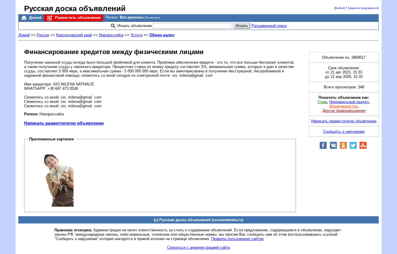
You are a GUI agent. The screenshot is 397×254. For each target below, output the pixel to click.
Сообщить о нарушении (343, 131)
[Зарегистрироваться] (363, 8)
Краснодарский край (74, 35)
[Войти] (339, 8)
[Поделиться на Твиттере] (353, 147)
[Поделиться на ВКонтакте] (333, 147)
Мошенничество (343, 106)
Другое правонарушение (344, 110)
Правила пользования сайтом (237, 239)
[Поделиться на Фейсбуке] (323, 147)
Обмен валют (162, 35)
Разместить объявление (77, 17)
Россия (43, 35)
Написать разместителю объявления (64, 123)
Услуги (136, 35)
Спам (322, 102)
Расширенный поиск (269, 26)
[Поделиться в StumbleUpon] (363, 147)
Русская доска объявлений (75, 8)
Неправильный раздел (349, 102)
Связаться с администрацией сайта (198, 247)
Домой (35, 17)
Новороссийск (111, 35)
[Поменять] (152, 17)
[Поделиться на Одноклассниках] (343, 147)
